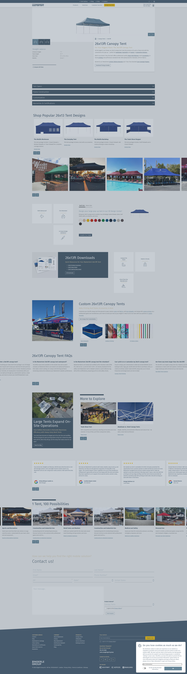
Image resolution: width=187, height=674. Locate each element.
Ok (173, 668)
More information (147, 664)
